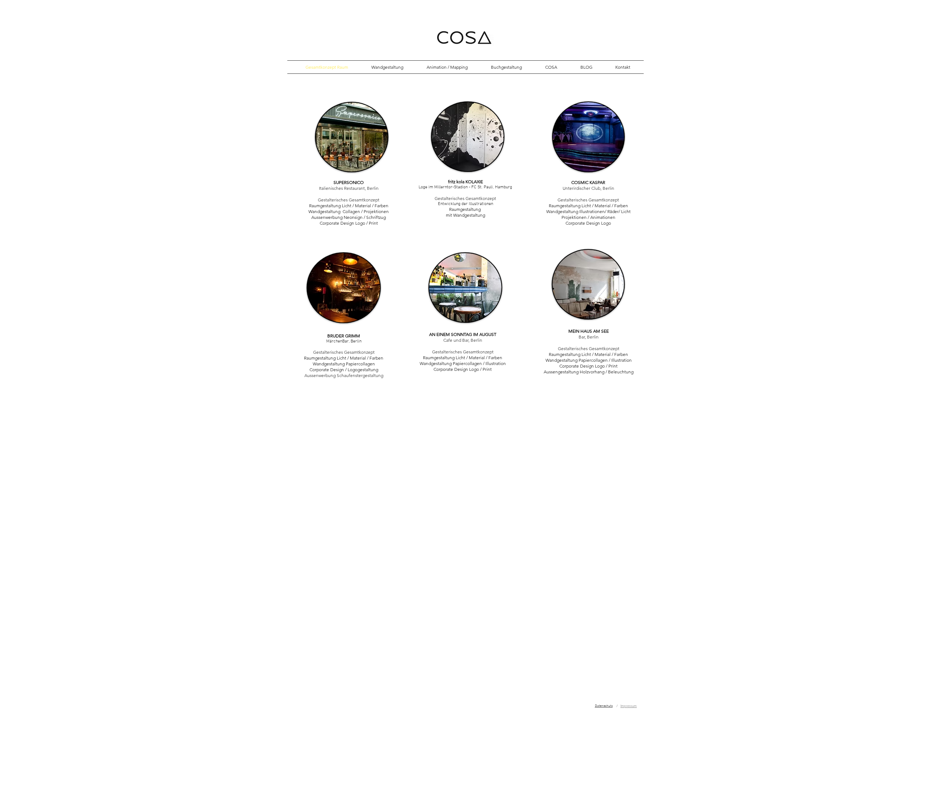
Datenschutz (604, 706)
